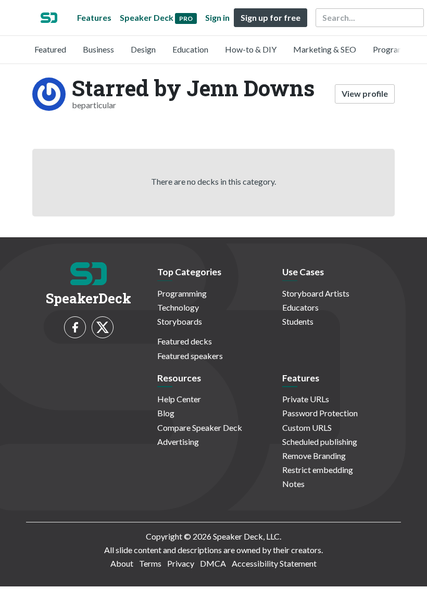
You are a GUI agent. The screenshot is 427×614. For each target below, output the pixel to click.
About (121, 563)
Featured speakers (190, 356)
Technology (178, 307)
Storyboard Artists (315, 293)
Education (190, 49)
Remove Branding (314, 455)
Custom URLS (307, 427)
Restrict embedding (317, 470)
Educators (300, 307)
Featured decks (184, 341)
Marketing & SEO (324, 49)
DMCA (213, 563)
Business (98, 49)
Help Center (179, 399)
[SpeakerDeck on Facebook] (75, 327)
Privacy (180, 563)
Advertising (178, 441)
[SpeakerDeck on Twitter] (103, 327)
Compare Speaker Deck (199, 427)
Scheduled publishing (319, 441)
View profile (365, 93)
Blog (165, 413)
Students (297, 321)
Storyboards (179, 321)
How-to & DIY (251, 49)
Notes (293, 484)
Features (94, 17)
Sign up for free (270, 17)
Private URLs (305, 399)
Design (143, 49)
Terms (150, 563)
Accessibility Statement (274, 563)
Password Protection (320, 413)
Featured (50, 49)
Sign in (217, 17)
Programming (397, 49)
